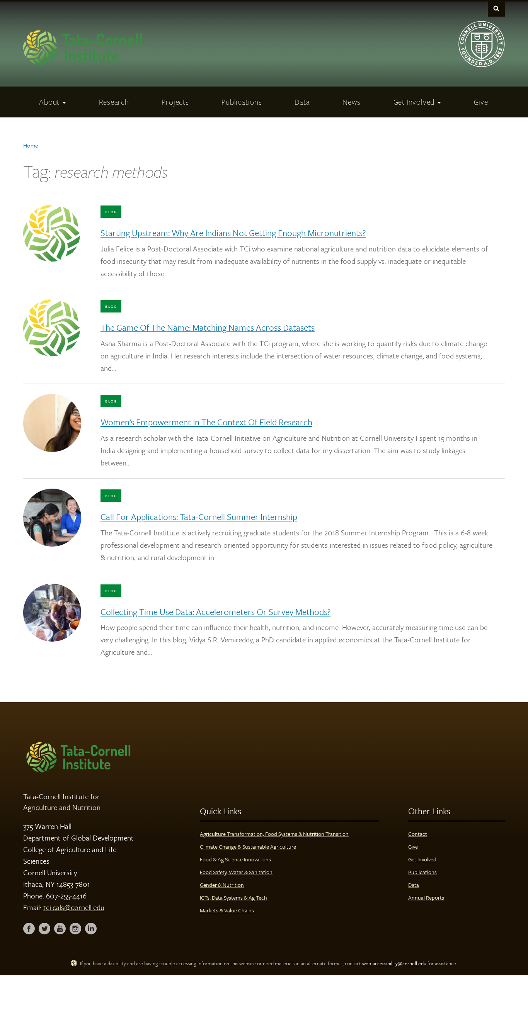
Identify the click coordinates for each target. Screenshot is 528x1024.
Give (413, 846)
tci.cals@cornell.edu (73, 907)
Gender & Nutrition (222, 885)
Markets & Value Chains (227, 910)
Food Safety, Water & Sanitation (236, 872)
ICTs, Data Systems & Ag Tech (233, 897)
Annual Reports (426, 897)
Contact (417, 834)
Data (413, 885)
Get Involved (422, 859)
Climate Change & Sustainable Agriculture (248, 846)
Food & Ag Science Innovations (235, 859)
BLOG (111, 211)
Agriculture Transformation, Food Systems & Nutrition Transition (274, 834)
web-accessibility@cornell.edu (394, 963)
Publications (422, 872)
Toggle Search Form (496, 8)
